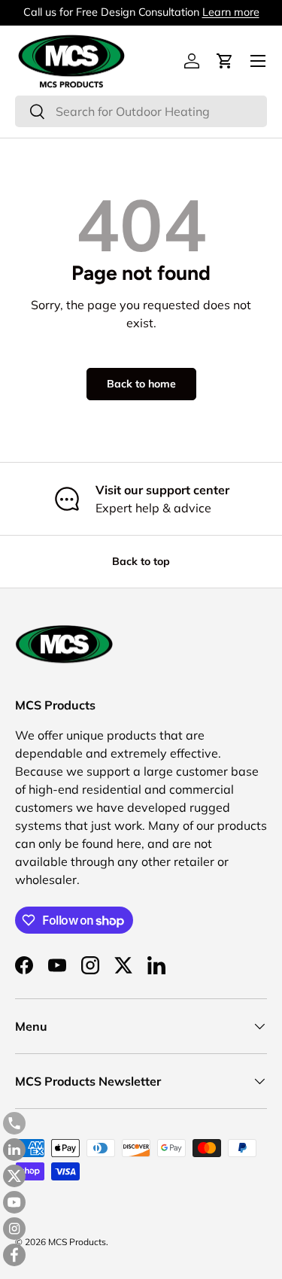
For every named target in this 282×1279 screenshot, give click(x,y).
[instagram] (14, 1228)
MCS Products (77, 1241)
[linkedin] (14, 1149)
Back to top (141, 561)
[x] (14, 1176)
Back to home (141, 383)
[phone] (14, 1123)
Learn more (230, 12)
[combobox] (141, 111)
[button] (224, 60)
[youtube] (14, 1202)
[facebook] (14, 1255)
